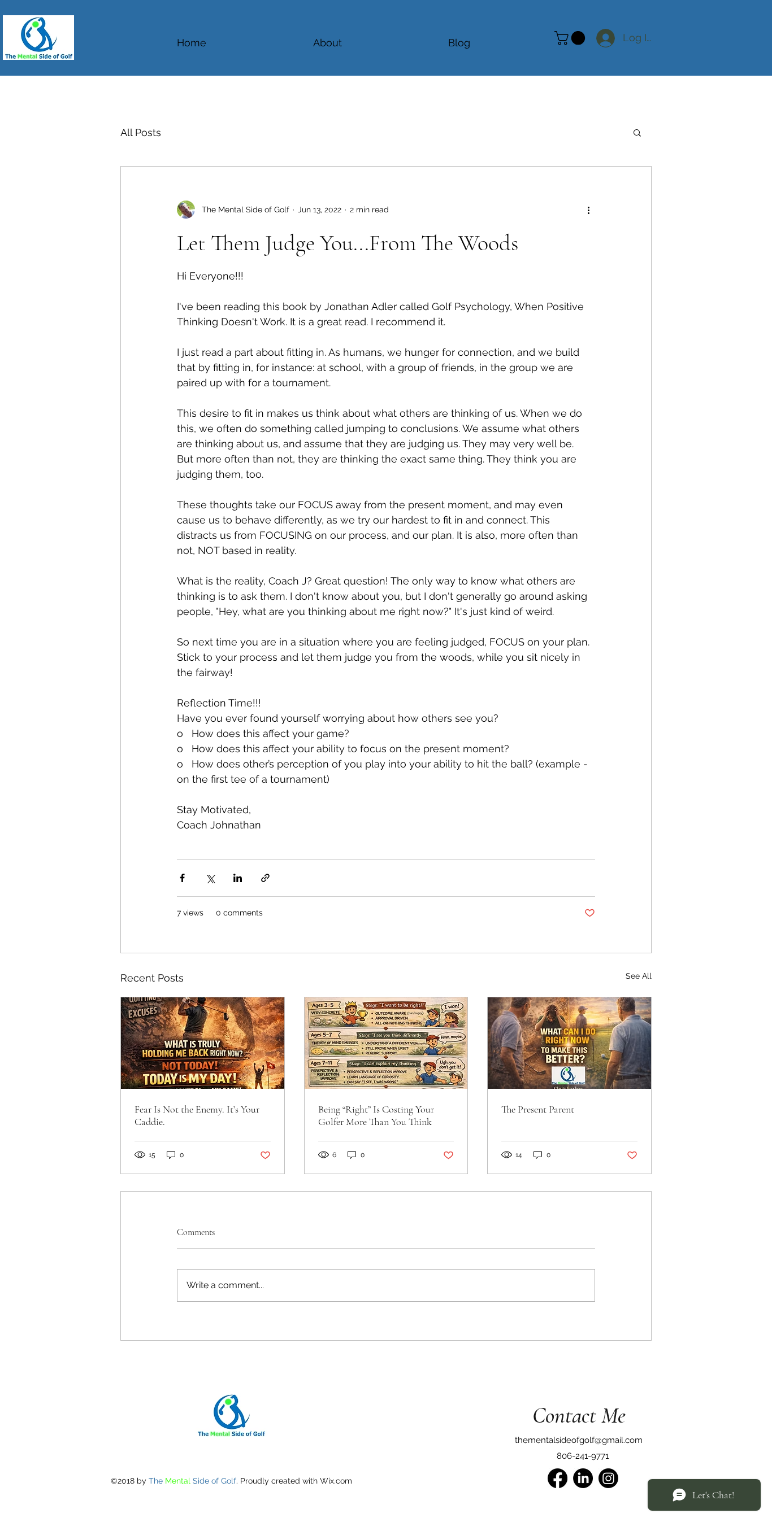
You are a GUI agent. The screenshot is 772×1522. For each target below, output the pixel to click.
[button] (637, 132)
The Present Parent (537, 1109)
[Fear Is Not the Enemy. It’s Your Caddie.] (202, 1043)
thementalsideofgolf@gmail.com (579, 1440)
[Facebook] (557, 1478)
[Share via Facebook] (182, 878)
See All (639, 975)
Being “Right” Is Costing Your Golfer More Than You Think (376, 1115)
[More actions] (588, 209)
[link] (571, 38)
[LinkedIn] (583, 1478)
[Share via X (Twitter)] (210, 878)
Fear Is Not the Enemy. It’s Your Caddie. (197, 1115)
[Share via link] (265, 878)
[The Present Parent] (569, 1043)
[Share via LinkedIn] (237, 878)
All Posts (140, 132)
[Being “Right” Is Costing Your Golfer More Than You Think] (386, 1043)
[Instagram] (608, 1478)
